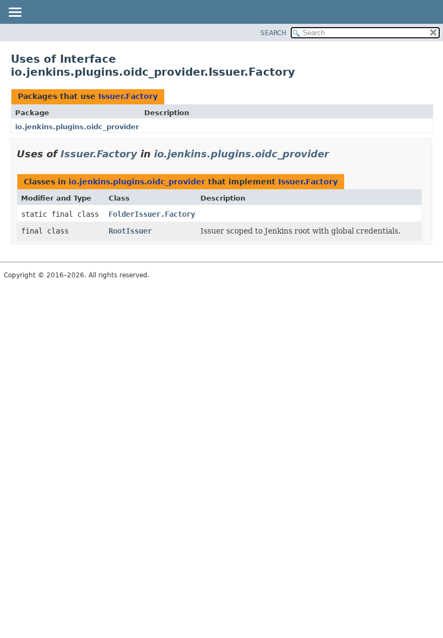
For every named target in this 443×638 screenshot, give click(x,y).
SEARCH (273, 33)
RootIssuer (130, 231)
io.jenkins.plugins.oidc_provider (77, 127)
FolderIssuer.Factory (152, 214)
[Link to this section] (336, 154)
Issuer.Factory (128, 96)
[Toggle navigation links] (14, 13)
